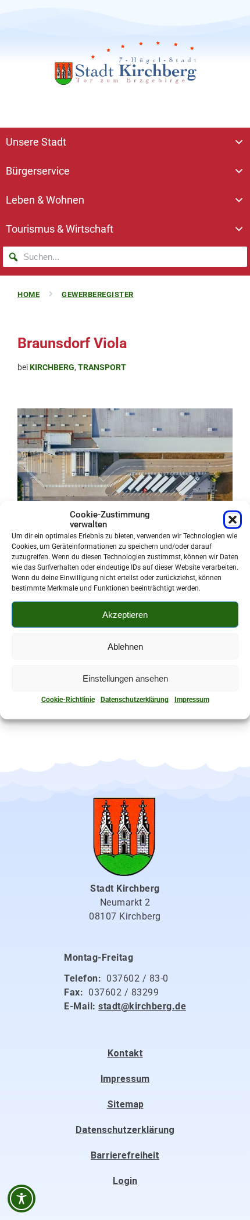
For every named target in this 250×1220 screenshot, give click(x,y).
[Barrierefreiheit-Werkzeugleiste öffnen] (21, 1198)
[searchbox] (125, 257)
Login (125, 1180)
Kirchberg (52, 367)
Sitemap (125, 1104)
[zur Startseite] (125, 64)
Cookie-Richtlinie (68, 700)
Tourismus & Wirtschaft (59, 229)
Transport (102, 367)
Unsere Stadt (36, 142)
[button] (232, 520)
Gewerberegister (98, 294)
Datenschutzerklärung (135, 700)
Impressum (191, 700)
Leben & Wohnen (45, 200)
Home (28, 294)
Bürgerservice (38, 171)
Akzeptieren (125, 614)
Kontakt (125, 1053)
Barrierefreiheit (125, 1155)
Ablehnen (125, 646)
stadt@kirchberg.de (142, 1006)
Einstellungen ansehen (125, 678)
